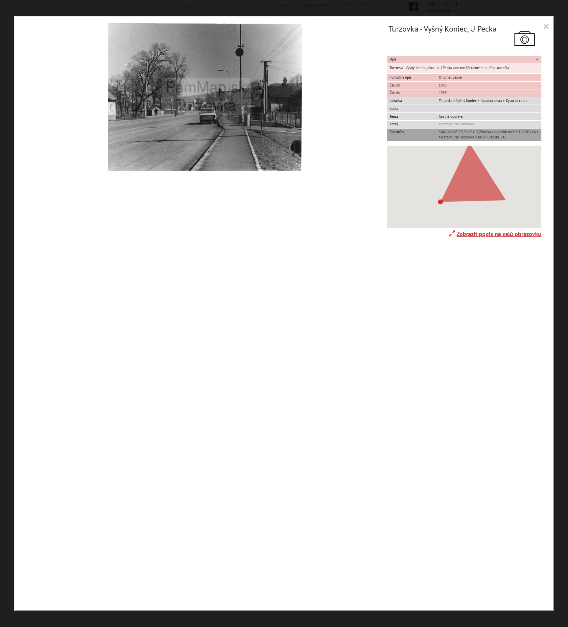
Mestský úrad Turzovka (456, 124)
